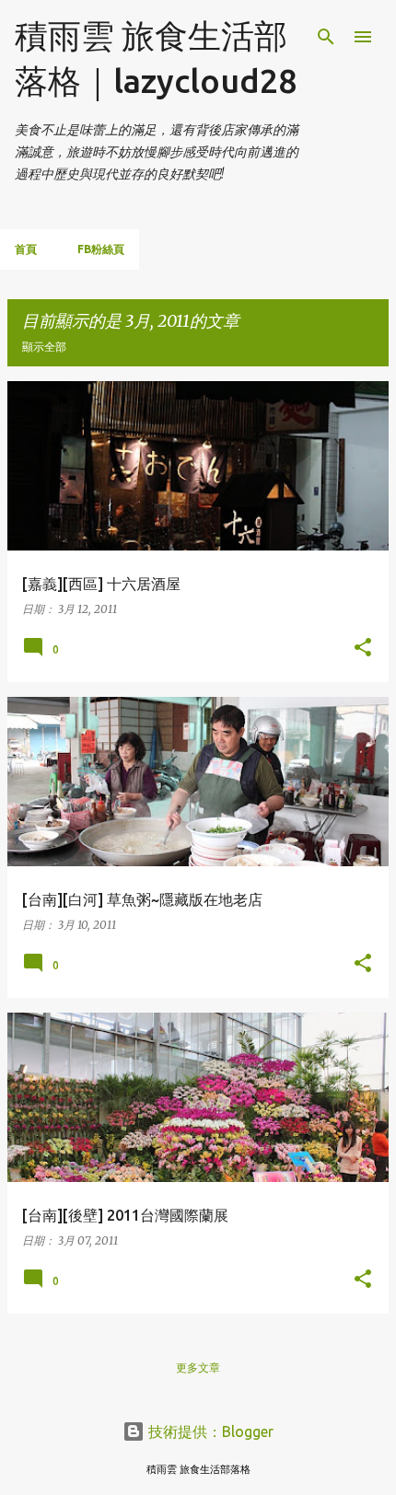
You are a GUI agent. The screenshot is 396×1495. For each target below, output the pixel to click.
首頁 (26, 249)
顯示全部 (44, 347)
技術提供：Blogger (209, 1431)
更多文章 (198, 1367)
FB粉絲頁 (100, 249)
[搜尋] (326, 37)
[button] (363, 648)
